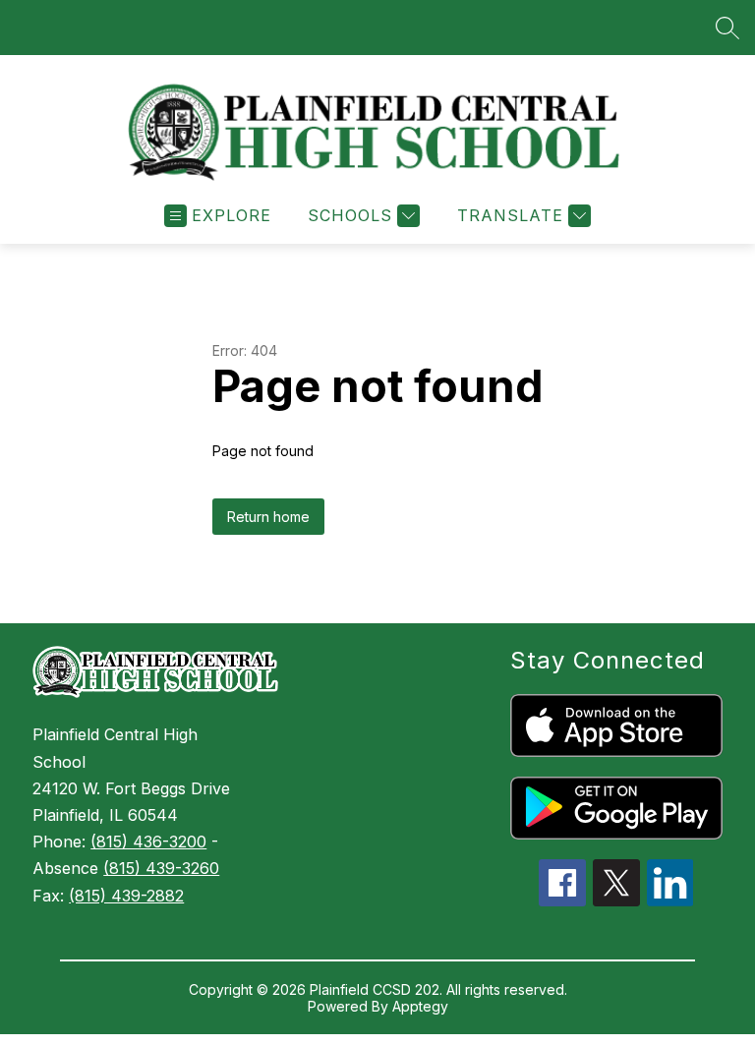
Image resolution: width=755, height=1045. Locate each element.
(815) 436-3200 (148, 841)
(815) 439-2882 (126, 895)
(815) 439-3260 (161, 868)
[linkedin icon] (670, 900)
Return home (268, 516)
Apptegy (420, 1006)
